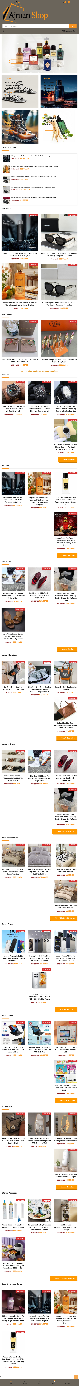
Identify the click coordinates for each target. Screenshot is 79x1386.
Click (10, 93)
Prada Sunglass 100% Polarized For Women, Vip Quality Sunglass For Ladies (33, 187)
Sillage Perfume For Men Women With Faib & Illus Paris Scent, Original (31, 156)
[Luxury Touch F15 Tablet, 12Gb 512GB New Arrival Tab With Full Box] (39, 1023)
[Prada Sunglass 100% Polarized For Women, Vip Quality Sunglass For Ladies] (6, 189)
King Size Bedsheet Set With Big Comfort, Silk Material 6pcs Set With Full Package (39, 871)
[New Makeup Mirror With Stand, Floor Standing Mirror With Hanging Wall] (39, 1114)
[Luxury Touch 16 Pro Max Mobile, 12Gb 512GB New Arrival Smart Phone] (65, 932)
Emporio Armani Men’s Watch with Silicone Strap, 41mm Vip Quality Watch (39, 409)
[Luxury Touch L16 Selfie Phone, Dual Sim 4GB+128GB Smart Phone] (13, 932)
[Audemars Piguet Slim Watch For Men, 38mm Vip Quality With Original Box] (65, 382)
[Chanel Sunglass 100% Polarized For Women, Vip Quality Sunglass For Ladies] (6, 179)
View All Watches (69, 459)
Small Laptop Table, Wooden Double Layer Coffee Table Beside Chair (13, 1140)
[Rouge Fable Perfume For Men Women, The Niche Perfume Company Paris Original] (65, 514)
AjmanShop (11, 85)
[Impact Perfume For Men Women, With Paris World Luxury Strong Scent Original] (6, 169)
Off (50, 82)
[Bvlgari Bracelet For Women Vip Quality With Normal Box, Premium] (20, 338)
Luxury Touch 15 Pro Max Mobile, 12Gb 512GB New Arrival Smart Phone (39, 958)
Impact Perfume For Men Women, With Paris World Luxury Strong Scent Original (34, 166)
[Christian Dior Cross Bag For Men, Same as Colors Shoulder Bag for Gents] (39, 663)
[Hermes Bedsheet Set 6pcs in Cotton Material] (65, 881)
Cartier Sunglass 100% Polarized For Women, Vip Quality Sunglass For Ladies (33, 197)
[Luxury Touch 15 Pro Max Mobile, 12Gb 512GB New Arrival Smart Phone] (39, 932)
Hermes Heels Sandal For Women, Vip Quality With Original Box (13, 778)
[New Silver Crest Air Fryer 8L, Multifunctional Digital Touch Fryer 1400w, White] (13, 1239)
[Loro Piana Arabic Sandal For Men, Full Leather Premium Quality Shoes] (13, 610)
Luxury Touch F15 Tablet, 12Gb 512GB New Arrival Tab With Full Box (39, 1049)
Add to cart (14, 250)
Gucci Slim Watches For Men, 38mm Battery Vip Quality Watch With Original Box (65, 447)
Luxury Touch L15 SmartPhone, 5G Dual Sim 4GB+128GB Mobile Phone (39, 996)
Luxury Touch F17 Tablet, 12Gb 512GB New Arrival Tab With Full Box (13, 1049)
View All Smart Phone (67, 1009)
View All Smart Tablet (67, 1100)
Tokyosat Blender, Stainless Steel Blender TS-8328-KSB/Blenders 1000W (39, 1227)
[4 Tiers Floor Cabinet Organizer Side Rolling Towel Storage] (65, 1200)
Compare (27, 250)
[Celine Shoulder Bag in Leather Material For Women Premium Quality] (65, 699)
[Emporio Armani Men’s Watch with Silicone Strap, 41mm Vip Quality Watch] (39, 382)
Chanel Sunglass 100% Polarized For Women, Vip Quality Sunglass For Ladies (33, 176)
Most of (9, 88)
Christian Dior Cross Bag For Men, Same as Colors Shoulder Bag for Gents (39, 689)
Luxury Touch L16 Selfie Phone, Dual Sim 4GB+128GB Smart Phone (13, 958)
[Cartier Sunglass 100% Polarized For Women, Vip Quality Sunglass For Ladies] (6, 200)
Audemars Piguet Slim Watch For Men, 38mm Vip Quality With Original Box (65, 409)
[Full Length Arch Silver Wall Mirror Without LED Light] (65, 1150)
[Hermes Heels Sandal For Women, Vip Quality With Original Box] (13, 752)
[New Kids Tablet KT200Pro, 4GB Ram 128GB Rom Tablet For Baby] (65, 1061)
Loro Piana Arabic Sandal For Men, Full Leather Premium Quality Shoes (13, 636)
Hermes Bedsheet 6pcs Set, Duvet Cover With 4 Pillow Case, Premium (13, 871)
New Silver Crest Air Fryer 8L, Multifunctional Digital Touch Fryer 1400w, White (13, 1265)
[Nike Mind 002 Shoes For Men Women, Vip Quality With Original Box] (13, 569)
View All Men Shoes (68, 649)
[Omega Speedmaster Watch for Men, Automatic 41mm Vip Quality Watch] (13, 382)
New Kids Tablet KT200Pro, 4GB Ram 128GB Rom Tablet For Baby (65, 1088)
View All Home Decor (68, 1187)
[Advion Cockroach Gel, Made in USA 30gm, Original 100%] (13, 1200)
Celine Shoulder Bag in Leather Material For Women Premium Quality (65, 725)
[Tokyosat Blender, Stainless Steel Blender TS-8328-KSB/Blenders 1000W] (39, 1200)
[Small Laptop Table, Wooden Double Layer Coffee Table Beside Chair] (13, 1114)
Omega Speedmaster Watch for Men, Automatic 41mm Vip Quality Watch (13, 409)
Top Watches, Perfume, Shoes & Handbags (39, 371)
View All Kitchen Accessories (65, 1278)
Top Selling (6, 208)
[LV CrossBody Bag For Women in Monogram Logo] (13, 663)
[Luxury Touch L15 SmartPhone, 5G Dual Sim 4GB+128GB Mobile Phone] (39, 970)
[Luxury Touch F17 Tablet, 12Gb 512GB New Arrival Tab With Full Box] (13, 1023)
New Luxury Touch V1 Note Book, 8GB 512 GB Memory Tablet (66, 1049)
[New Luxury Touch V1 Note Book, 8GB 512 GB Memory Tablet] (65, 1023)
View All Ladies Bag (68, 738)
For (55, 85)
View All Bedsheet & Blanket (65, 918)
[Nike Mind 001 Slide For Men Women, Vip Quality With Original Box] (39, 569)
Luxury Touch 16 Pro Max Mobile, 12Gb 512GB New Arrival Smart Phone (66, 958)
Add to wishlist (31, 250)
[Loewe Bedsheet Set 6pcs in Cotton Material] (65, 845)
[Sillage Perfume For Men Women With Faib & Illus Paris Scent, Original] (6, 158)
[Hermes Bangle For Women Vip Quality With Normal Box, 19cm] (59, 338)
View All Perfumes (68, 555)
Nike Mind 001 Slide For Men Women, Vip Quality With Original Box (39, 595)
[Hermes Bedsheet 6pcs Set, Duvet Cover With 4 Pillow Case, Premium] (13, 845)
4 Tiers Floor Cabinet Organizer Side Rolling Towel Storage (65, 1227)
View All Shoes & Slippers (66, 831)
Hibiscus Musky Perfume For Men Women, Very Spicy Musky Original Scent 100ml (13, 1318)
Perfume (49, 85)
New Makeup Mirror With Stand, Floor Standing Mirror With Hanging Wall (39, 1140)
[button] (68, 3)
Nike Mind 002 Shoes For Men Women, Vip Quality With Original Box (13, 595)
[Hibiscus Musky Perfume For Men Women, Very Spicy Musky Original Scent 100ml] (13, 1292)
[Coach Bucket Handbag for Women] (65, 663)
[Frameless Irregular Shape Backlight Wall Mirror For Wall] (65, 1114)
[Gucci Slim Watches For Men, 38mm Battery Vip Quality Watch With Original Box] (65, 420)
